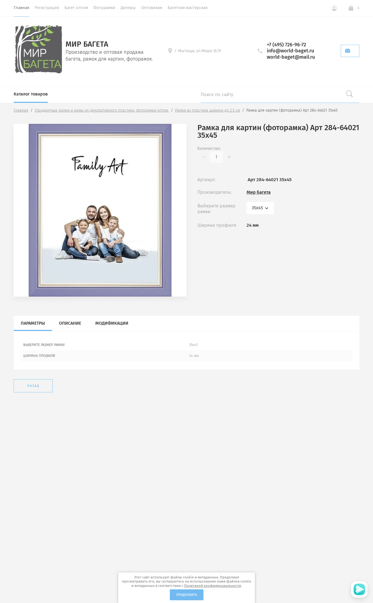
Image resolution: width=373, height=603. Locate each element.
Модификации (111, 323)
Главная (21, 7)
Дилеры (128, 7)
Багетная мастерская (188, 7)
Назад (33, 386)
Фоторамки (104, 7)
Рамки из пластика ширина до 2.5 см (207, 110)
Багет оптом (76, 7)
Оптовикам (151, 7)
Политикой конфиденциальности (212, 586)
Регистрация (47, 7)
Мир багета (259, 192)
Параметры (33, 323)
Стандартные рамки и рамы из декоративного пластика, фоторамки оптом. (102, 110)
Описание (70, 323)
